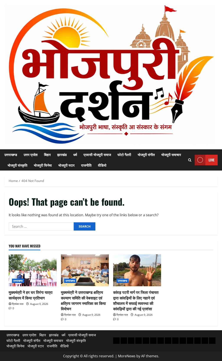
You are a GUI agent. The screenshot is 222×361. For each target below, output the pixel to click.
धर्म (75, 154)
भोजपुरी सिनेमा (43, 165)
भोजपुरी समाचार (171, 154)
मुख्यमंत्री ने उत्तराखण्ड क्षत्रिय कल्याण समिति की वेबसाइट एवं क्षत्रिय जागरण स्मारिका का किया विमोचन (83, 300)
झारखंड (62, 154)
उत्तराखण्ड (10, 154)
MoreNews (126, 356)
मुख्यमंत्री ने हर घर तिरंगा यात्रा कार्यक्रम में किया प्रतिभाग (30, 294)
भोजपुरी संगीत (146, 154)
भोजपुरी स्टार (66, 165)
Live (211, 160)
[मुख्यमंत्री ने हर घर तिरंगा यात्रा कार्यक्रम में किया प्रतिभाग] (33, 270)
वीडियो (102, 165)
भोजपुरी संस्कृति (17, 165)
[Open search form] (189, 160)
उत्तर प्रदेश (31, 154)
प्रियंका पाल (17, 304)
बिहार (47, 154)
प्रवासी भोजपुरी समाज (97, 154)
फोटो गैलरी (124, 154)
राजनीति (86, 165)
